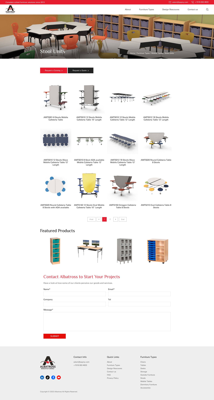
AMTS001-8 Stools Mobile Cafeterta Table (56, 118)
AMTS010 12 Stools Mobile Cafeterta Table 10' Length (89, 118)
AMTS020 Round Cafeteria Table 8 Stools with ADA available (55, 206)
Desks (143, 368)
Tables (143, 365)
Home (132, 53)
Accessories (145, 388)
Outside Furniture (147, 375)
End (122, 219)
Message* (48, 310)
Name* (46, 289)
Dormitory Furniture (148, 385)
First (91, 219)
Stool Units (169, 53)
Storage (143, 372)
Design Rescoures (170, 9)
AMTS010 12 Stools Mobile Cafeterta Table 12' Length (122, 118)
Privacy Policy (112, 378)
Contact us (193, 9)
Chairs (143, 362)
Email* (111, 289)
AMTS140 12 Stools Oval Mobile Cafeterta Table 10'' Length (89, 206)
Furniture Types (146, 9)
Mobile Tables (157, 53)
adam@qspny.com (180, 2)
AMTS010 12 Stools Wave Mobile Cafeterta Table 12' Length (55, 162)
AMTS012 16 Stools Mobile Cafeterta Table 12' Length (156, 118)
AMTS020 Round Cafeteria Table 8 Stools (156, 161)
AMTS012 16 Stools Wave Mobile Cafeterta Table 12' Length (122, 162)
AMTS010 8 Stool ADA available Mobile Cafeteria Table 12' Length (89, 162)
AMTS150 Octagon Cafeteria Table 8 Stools (122, 206)
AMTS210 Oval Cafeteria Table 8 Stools (156, 206)
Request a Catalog (53, 70)
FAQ (109, 375)
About (128, 9)
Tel (109, 299)
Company (48, 299)
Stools (143, 378)
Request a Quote (80, 70)
